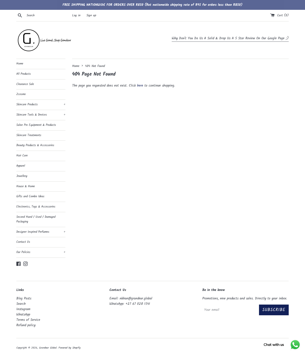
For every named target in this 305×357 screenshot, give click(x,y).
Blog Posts (23, 298)
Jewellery (21, 176)
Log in (76, 15)
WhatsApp (23, 314)
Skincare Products (40, 104)
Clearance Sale (25, 84)
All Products (23, 74)
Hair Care (22, 155)
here (140, 85)
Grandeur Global (48, 348)
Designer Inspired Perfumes (40, 232)
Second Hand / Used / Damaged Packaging (35, 219)
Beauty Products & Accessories (35, 145)
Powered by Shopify (69, 348)
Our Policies (40, 252)
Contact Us (23, 242)
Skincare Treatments (28, 135)
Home (19, 63)
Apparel (20, 166)
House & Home (25, 186)
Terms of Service (28, 320)
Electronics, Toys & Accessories (35, 206)
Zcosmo (21, 94)
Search (21, 304)
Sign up (91, 15)
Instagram (23, 309)
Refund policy (26, 325)
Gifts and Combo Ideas (30, 196)
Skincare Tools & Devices (40, 114)
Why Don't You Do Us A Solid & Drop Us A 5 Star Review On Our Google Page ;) (230, 38)
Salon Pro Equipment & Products (36, 125)
